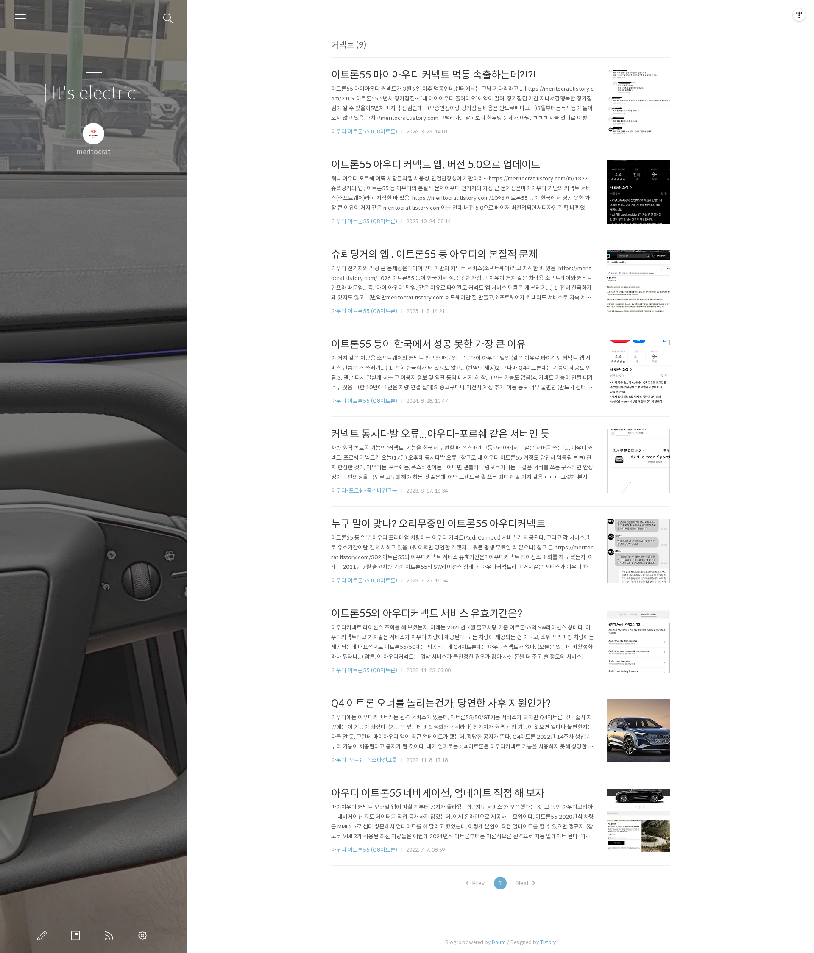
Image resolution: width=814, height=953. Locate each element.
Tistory (548, 942)
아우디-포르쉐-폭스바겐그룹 (364, 490)
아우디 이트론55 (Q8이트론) (364, 131)
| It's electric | (93, 93)
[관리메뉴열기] (799, 14)
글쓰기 (43, 935)
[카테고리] (20, 18)
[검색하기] (168, 18)
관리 (144, 935)
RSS (110, 935)
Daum (499, 942)
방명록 (77, 935)
